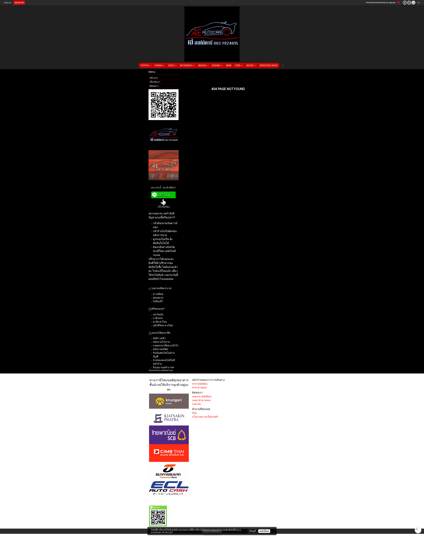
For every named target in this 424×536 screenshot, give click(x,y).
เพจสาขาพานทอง (201, 400)
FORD (238, 65)
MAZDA (202, 65)
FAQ (194, 413)
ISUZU (171, 65)
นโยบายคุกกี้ (169, 532)
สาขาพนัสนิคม (200, 383)
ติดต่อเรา (154, 86)
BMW (228, 65)
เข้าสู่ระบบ (7, 3)
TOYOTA (144, 65)
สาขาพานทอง (199, 387)
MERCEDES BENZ (269, 65)
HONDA (158, 65)
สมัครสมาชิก (19, 3)
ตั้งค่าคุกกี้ (252, 531)
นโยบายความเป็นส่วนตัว (205, 416)
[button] (282, 65)
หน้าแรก (154, 78)
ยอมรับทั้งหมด (264, 531)
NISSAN (216, 65)
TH (420, 2)
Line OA (196, 404)
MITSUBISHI (186, 65)
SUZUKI (250, 65)
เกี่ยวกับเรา (155, 82)
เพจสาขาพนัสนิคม (202, 396)
